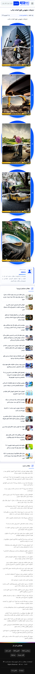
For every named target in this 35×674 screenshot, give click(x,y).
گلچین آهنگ (16, 651)
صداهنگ (13, 655)
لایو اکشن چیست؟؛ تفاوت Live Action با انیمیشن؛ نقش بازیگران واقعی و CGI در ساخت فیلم (18, 626)
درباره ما (21, 670)
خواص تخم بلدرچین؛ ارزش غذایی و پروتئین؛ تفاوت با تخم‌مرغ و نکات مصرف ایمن (19, 528)
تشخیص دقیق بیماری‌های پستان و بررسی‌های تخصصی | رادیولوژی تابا (18, 552)
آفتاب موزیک (21, 655)
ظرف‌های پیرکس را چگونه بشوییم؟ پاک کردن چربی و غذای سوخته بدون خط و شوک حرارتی (18, 495)
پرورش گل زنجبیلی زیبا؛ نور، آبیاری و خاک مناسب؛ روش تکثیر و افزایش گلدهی (17, 637)
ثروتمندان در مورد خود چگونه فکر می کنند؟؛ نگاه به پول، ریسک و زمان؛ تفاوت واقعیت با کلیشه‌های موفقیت (18, 620)
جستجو (16, 3)
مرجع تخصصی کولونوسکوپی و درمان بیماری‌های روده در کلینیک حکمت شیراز (18, 608)
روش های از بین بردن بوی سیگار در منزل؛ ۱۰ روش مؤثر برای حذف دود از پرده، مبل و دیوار (18, 501)
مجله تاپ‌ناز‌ (24, 3)
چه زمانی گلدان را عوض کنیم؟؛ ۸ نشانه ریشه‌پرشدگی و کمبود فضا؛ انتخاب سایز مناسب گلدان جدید (19, 507)
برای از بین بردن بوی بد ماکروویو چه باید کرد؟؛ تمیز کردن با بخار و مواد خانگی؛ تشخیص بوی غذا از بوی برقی (18, 478)
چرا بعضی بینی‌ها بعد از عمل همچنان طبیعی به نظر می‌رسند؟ (19, 519)
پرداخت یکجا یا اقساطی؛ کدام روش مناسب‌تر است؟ (19, 524)
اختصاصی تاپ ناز (23, 15)
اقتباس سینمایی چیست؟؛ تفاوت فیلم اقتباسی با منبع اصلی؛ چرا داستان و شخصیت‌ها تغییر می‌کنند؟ (18, 631)
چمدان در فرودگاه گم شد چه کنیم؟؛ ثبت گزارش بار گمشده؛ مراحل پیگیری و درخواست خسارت (18, 602)
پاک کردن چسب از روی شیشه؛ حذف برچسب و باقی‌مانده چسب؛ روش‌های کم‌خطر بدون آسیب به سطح (18, 513)
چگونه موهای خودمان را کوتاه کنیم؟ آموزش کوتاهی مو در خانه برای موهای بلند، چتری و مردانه (18, 472)
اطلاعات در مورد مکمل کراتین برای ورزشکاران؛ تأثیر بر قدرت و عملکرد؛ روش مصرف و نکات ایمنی (18, 585)
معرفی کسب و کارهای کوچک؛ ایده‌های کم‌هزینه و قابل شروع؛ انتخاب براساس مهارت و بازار (19, 558)
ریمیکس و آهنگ (26, 651)
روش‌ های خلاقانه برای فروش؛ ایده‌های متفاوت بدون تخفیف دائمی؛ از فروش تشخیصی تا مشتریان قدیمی (19, 563)
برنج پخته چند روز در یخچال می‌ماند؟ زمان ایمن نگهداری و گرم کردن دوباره (18, 484)
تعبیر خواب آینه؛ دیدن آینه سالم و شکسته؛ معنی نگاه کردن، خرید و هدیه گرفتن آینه (18, 569)
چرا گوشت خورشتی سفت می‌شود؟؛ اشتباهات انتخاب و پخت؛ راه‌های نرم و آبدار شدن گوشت (19, 575)
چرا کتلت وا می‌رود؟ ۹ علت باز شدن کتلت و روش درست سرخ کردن (18, 490)
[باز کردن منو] (32, 3)
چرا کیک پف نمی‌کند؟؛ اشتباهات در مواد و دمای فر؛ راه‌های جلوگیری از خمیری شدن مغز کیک (18, 596)
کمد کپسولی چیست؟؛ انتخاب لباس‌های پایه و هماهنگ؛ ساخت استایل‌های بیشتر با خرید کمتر (19, 546)
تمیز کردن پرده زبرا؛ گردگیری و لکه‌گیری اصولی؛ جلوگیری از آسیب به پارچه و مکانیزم (18, 540)
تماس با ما (14, 670)
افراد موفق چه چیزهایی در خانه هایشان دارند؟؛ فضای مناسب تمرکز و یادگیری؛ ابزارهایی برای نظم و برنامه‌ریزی (18, 614)
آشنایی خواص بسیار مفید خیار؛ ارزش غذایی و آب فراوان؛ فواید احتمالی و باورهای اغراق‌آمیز (19, 534)
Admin (23, 272)
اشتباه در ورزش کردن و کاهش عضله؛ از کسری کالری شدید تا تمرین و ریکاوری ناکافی (18, 591)
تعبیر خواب (8, 651)
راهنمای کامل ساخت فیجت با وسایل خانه (22, 580)
